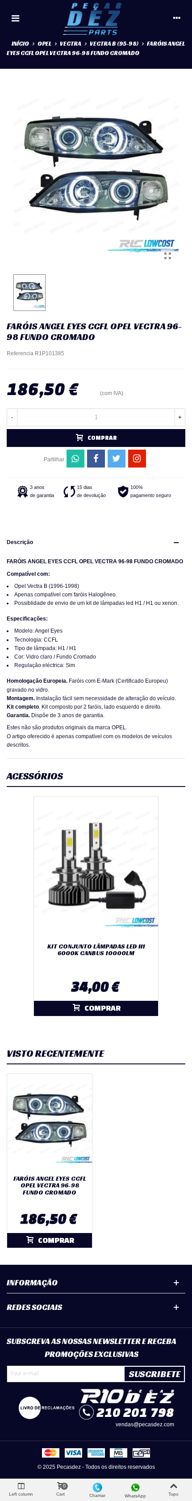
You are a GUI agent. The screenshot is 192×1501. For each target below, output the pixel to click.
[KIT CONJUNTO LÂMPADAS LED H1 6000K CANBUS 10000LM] (96, 867)
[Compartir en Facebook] (96, 459)
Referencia (20, 353)
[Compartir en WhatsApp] (75, 459)
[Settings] (176, 17)
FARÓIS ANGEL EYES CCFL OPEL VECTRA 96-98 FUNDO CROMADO (49, 1185)
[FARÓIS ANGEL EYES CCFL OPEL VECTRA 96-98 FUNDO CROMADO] (167, 256)
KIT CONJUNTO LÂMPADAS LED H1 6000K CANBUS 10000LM (96, 950)
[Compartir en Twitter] (116, 459)
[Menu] (15, 17)
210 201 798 (135, 1412)
